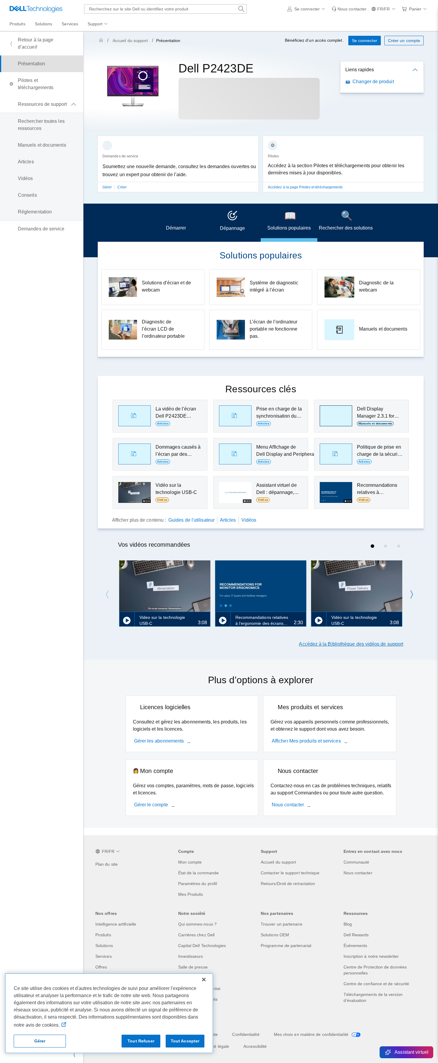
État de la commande (198, 872)
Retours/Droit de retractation (288, 883)
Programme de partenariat (286, 945)
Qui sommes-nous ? (197, 924)
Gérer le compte (151, 804)
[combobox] (165, 9)
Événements (355, 945)
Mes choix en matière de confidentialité (312, 1034)
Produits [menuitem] (17, 23)
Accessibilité (255, 1046)
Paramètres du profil (197, 883)
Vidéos (248, 520)
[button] (307, 9)
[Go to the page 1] (372, 546)
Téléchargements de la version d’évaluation (373, 997)
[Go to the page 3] (399, 546)
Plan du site (106, 864)
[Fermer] (203, 979)
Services (103, 956)
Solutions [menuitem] (43, 23)
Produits (103, 934)
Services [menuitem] (70, 23)
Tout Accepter (185, 1041)
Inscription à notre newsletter (371, 956)
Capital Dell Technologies (202, 945)
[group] (178, 167)
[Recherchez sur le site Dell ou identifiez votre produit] (241, 8)
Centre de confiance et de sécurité (376, 983)
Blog (348, 924)
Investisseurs (190, 956)
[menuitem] (98, 24)
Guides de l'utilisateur (191, 520)
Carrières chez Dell (196, 934)
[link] (349, 9)
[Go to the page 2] (386, 546)
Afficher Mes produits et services (306, 740)
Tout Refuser (141, 1041)
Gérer (107, 187)
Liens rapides (359, 69)
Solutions (104, 945)
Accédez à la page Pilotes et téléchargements (305, 187)
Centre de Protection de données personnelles (375, 970)
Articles (228, 520)
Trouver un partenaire (281, 924)
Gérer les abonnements (159, 740)
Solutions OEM (275, 934)
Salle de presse (193, 967)
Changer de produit (373, 81)
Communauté (356, 862)
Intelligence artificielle (115, 924)
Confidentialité (245, 1034)
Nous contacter (288, 804)
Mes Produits (190, 894)
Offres (101, 967)
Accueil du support (130, 40)
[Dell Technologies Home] (36, 9)
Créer (122, 187)
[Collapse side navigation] (74, 1054)
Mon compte (190, 862)
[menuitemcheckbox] (41, 104)
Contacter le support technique (290, 872)
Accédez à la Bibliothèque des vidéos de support (351, 644)
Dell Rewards (356, 934)
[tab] (175, 223)
